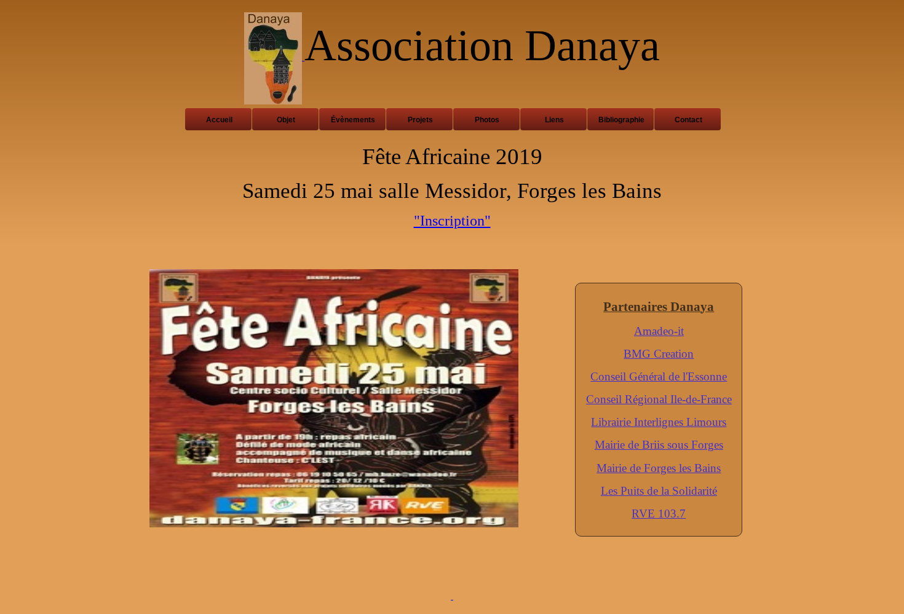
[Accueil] (274, 57)
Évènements (353, 120)
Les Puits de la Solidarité (659, 490)
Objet (286, 120)
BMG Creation (659, 353)
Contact (688, 120)
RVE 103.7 (659, 513)
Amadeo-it (659, 331)
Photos (487, 120)
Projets (420, 120)
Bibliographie (621, 120)
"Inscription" (452, 221)
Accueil (219, 120)
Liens (554, 120)
